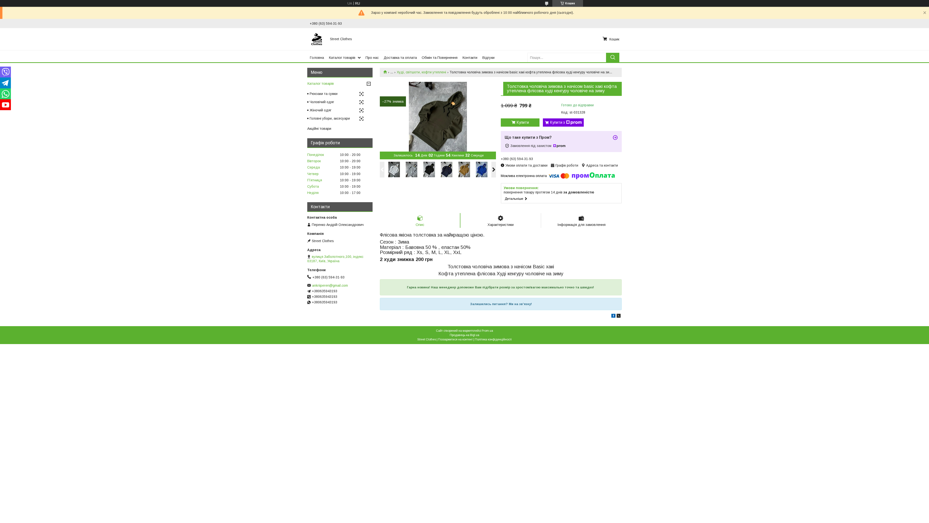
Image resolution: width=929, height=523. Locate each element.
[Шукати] (612, 57)
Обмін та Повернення (439, 57)
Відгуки (488, 57)
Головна (317, 57)
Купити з (557, 122)
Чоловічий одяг (322, 102)
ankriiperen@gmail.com (330, 285)
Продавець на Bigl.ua (464, 335)
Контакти (469, 57)
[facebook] (613, 316)
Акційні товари (319, 128)
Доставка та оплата (400, 57)
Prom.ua (487, 330)
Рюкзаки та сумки (323, 94)
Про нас (372, 57)
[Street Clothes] (317, 39)
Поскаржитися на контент (455, 339)
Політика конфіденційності (493, 339)
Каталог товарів (342, 57)
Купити (523, 122)
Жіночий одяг (320, 110)
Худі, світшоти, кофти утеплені (421, 72)
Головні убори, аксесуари (330, 118)
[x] (619, 316)
